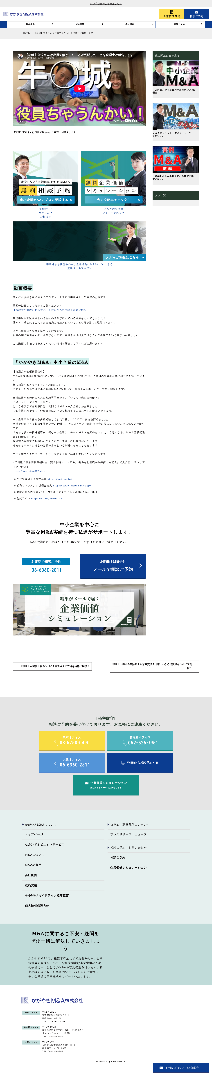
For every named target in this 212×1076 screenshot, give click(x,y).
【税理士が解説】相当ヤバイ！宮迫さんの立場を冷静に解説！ (51, 310)
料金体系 (30, 24)
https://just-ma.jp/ (59, 479)
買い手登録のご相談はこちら (106, 4)
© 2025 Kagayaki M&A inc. (112, 1062)
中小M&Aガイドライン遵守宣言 (47, 895)
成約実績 (80, 24)
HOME (26, 33)
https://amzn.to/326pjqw (29, 471)
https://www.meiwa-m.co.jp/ (72, 485)
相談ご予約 (179, 24)
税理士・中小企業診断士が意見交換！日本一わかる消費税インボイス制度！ (152, 666)
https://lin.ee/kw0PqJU (46, 498)
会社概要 (129, 24)
